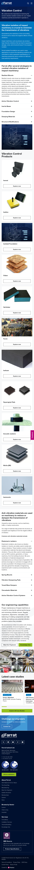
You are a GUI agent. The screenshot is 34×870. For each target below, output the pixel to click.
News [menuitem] (3, 800)
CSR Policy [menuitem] (24, 862)
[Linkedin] (8, 742)
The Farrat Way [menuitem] (5, 785)
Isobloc (5, 212)
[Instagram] (22, 742)
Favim (5, 339)
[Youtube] (13, 742)
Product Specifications (12, 849)
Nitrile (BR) (7, 465)
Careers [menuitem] (4, 797)
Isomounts (7, 497)
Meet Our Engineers (9, 645)
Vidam (5, 275)
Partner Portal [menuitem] (13, 864)
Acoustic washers (9, 434)
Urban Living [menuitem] (5, 809)
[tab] (4, 706)
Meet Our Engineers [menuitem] (7, 790)
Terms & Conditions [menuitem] (7, 862)
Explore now (17, 186)
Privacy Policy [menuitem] (16, 862)
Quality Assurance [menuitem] (6, 792)
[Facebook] (17, 742)
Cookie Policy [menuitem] (5, 864)
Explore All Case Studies (17, 711)
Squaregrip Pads (9, 402)
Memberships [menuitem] (5, 795)
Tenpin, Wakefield (8, 697)
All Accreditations (8, 774)
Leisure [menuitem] (4, 807)
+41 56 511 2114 (7, 758)
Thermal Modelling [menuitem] (6, 824)
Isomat (5, 180)
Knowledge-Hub (25, 645)
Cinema (28, 695)
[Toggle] (31, 75)
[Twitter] (3, 742)
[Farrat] (7, 3)
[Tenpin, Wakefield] (12, 686)
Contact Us (6, 726)
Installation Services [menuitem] (7, 822)
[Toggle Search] (28, 3)
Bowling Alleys (7, 695)
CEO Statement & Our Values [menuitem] (9, 782)
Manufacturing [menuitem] (5, 787)
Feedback (32, 435)
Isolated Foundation (10, 244)
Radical (11, 867)
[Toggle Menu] (31, 3)
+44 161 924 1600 (7, 757)
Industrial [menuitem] (4, 812)
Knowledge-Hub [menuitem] (6, 827)
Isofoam (6, 370)
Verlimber (6, 307)
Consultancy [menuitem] (5, 819)
